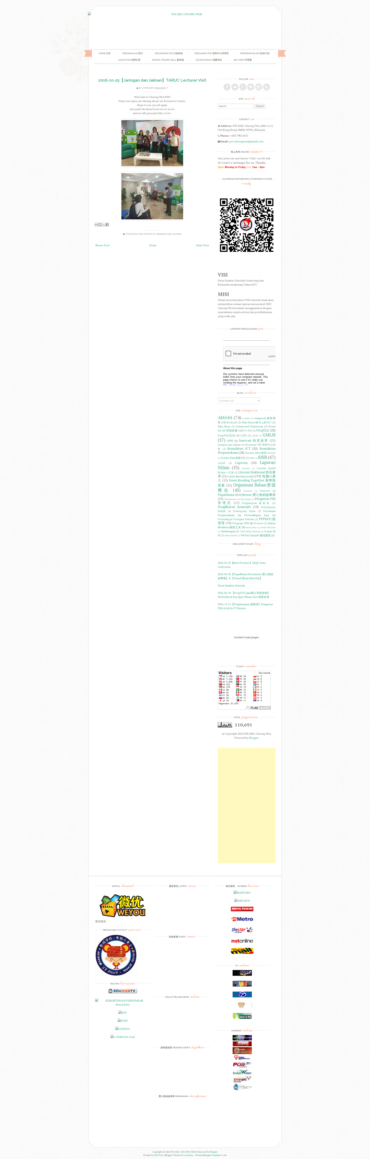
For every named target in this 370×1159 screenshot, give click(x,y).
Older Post (202, 245)
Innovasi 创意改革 (253, 440)
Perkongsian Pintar (244, 511)
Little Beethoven (239, 476)
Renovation (251, 527)
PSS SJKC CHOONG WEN (183, 1151)
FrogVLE (262, 430)
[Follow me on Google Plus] (242, 87)
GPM (230, 440)
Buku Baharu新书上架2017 (257, 422)
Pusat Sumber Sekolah (231, 585)
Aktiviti (225, 417)
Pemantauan (231, 499)
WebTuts (158, 1155)
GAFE (243, 435)
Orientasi (247, 490)
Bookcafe (232, 422)
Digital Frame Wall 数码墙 (168, 59)
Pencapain (246, 499)
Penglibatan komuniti (234, 507)
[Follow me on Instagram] (258, 87)
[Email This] (96, 224)
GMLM (269, 435)
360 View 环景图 (243, 59)
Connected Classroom (249, 426)
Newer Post (102, 245)
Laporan (241, 463)
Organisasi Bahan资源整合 (247, 487)
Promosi (258, 523)
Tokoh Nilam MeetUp (250, 531)
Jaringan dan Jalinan (169, 234)
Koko (273, 452)
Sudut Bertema (268, 527)
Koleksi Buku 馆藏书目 (209, 59)
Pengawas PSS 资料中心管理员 (211, 53)
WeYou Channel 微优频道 (256, 535)
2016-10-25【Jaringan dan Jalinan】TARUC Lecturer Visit (152, 80)
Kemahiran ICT (239, 448)
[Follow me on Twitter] (234, 87)
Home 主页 (105, 53)
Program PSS (240, 523)
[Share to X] (103, 224)
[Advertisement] (247, 805)
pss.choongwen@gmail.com (246, 141)
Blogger (254, 738)
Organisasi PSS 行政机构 (169, 53)
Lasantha (188, 1155)
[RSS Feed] (266, 87)
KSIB (262, 457)
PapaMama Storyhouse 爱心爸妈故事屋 (247, 495)
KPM (252, 457)
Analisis (246, 418)
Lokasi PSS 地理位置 (129, 59)
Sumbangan (228, 531)
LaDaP (221, 463)
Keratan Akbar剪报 (256, 453)
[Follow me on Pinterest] (250, 87)
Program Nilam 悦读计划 (254, 53)
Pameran (265, 490)
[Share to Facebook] (107, 224)
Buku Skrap (224, 426)
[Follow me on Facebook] (227, 87)
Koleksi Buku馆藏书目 (233, 458)
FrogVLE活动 (226, 435)
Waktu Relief (231, 535)
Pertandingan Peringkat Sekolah (236, 519)
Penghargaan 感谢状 (256, 503)
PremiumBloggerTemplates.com (211, 1155)
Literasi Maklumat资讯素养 (247, 474)
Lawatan (246, 468)
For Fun (247, 430)
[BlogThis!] (100, 224)
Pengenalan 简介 (132, 53)
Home (152, 245)
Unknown (148, 88)
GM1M (255, 435)
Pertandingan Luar (256, 515)
